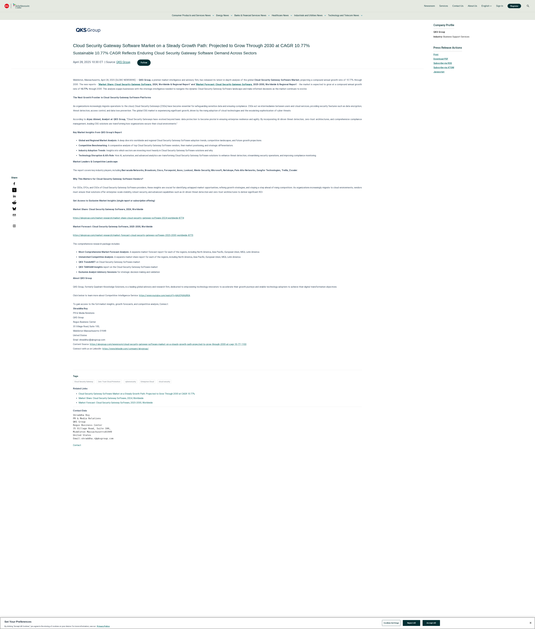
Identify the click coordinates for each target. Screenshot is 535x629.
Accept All (431, 623)
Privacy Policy (103, 626)
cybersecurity (130, 382)
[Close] (530, 623)
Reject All (411, 623)
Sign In (499, 6)
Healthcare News (280, 15)
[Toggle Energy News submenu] (231, 15)
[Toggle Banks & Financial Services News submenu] (269, 15)
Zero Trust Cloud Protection (109, 382)
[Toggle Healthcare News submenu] (291, 15)
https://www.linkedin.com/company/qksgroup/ (125, 348)
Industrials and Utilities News (308, 15)
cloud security (164, 382)
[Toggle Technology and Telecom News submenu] (361, 15)
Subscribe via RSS (442, 63)
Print (435, 54)
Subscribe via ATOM (443, 67)
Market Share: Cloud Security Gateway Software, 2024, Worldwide (111, 398)
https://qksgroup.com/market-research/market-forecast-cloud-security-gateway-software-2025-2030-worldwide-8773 (133, 235)
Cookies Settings (391, 623)
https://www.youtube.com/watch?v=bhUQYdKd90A (164, 295)
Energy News (222, 15)
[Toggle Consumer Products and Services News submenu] (213, 15)
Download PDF (440, 59)
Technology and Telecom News (343, 15)
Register (514, 6)
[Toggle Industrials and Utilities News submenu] (325, 15)
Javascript (438, 72)
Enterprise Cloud (147, 382)
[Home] (17, 5)
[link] (429, 6)
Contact (77, 445)
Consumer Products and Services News (191, 15)
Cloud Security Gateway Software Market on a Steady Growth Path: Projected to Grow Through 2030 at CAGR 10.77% (137, 393)
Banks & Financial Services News (250, 15)
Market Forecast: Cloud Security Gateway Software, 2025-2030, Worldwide (116, 402)
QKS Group (123, 62)
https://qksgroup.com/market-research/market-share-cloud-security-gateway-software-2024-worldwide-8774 (128, 218)
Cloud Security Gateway (83, 382)
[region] (267, 623)
